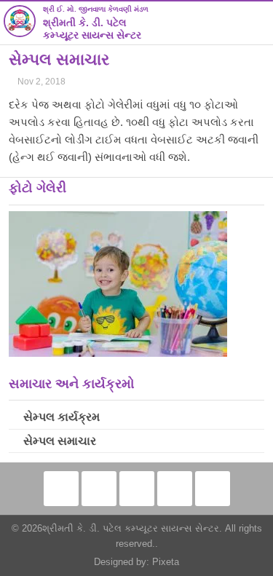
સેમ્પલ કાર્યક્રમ (61, 417)
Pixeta (165, 561)
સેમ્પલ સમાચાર (59, 441)
